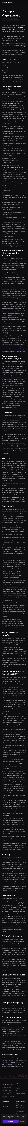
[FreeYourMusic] (7, 2)
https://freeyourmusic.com (17, 246)
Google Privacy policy (11, 1064)
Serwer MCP (5, 1106)
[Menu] (25, 2)
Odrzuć (22, 1121)
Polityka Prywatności (19, 1104)
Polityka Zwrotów (20, 1108)
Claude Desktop (6, 1110)
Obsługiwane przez (5, 1097)
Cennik (18, 1088)
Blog (17, 1091)
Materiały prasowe (20, 1093)
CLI (3, 1108)
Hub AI (4, 1104)
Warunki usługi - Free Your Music (20, 1110)
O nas (17, 1086)
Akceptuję (10, 1121)
